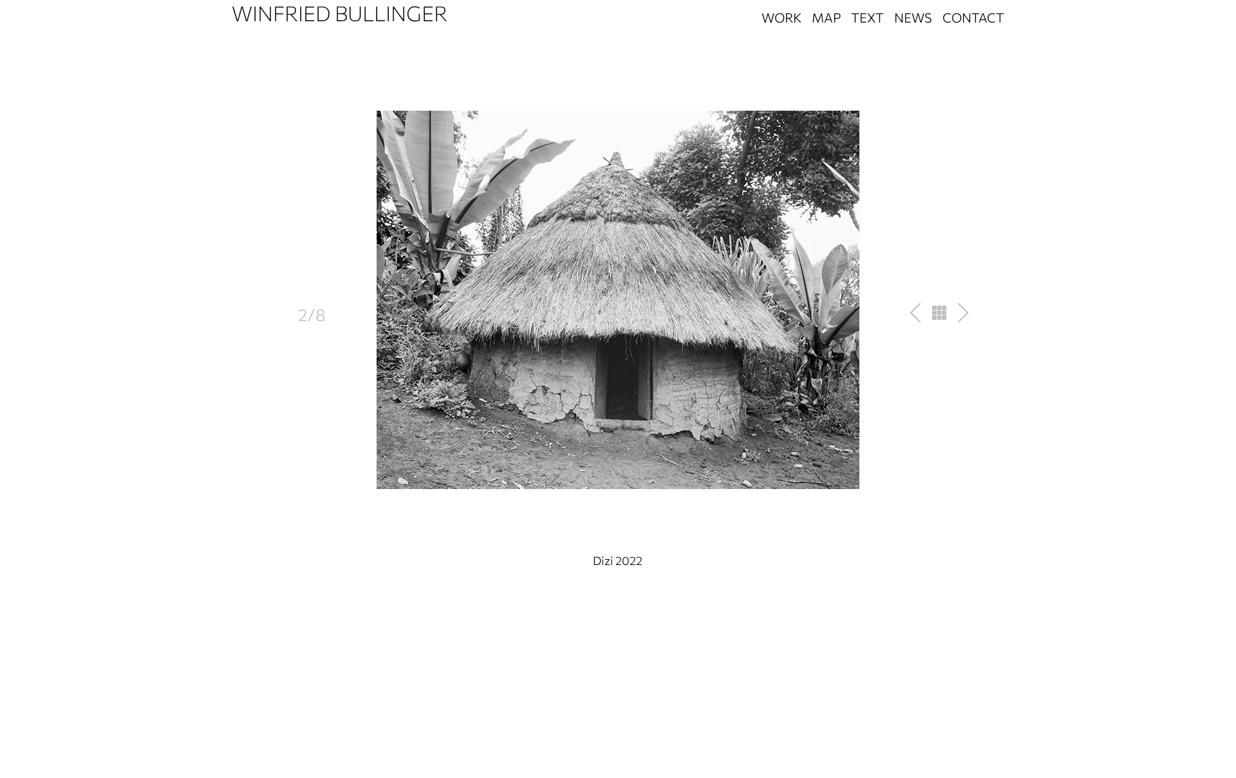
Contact (973, 17)
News (913, 17)
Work (781, 17)
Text (867, 17)
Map (826, 17)
